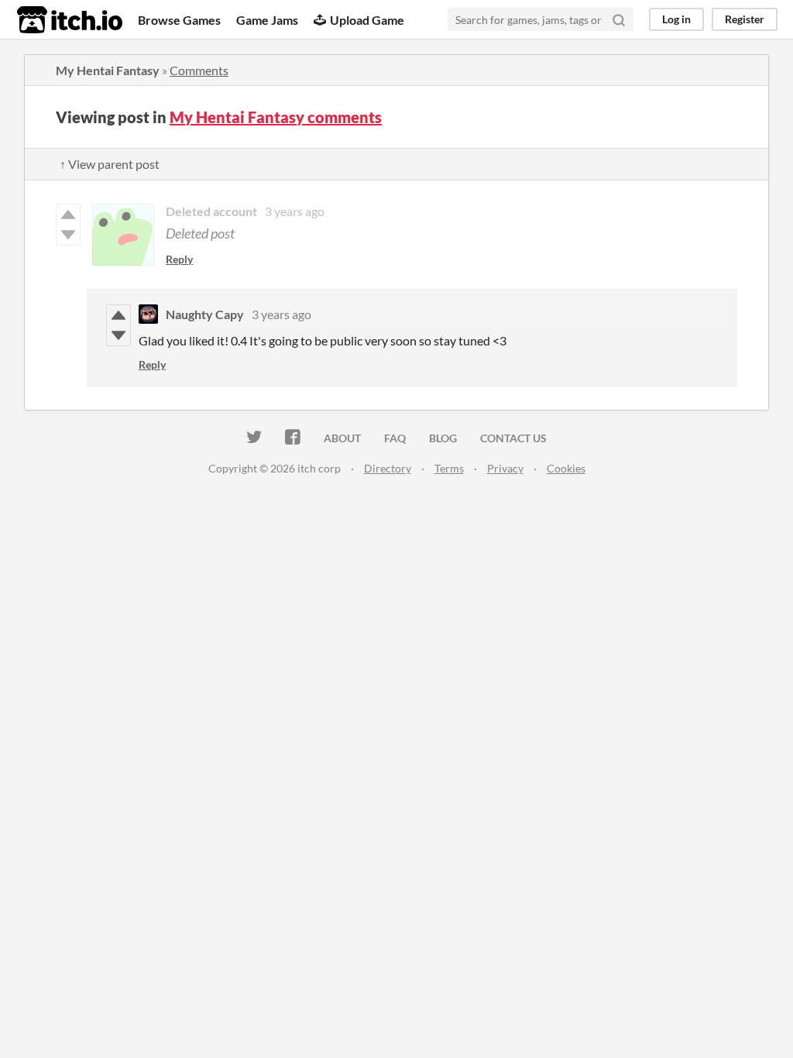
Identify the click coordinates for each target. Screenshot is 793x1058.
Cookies (566, 468)
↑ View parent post (110, 163)
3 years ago (294, 211)
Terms (449, 468)
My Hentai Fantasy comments (276, 117)
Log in (676, 19)
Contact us (513, 438)
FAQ (395, 438)
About (342, 438)
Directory (387, 468)
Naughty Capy (205, 314)
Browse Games (179, 19)
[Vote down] (118, 335)
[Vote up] (118, 315)
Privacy (505, 468)
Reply (179, 259)
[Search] (618, 19)
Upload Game (367, 19)
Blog (443, 438)
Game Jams (267, 19)
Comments (199, 70)
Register (744, 19)
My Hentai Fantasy (108, 70)
